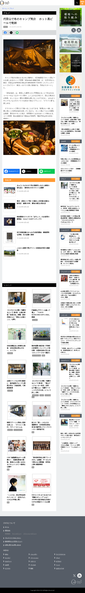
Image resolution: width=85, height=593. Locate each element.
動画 (31, 568)
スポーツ (33, 561)
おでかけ (10, 430)
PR (33, 432)
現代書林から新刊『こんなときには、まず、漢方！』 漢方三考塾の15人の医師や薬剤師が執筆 (71, 252)
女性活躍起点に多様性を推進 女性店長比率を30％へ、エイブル (16, 348)
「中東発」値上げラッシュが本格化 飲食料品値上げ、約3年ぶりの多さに (71, 350)
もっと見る (75, 96)
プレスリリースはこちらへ (13, 538)
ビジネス (35, 320)
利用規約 (7, 533)
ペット (58, 565)
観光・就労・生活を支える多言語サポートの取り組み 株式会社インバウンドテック (71, 435)
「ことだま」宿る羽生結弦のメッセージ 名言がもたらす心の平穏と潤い (16, 497)
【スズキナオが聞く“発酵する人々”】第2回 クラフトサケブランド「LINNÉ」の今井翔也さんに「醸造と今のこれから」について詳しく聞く (71, 403)
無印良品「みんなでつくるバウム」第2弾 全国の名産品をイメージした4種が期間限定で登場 (70, 208)
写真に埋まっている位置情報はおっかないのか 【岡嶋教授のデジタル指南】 (71, 161)
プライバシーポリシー (30, 533)
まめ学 (7, 565)
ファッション (34, 558)
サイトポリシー (16, 533)
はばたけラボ (60, 568)
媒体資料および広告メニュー (13, 541)
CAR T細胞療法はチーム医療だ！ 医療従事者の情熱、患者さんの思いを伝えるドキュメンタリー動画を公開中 (16, 462)
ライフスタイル (36, 355)
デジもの (33, 565)
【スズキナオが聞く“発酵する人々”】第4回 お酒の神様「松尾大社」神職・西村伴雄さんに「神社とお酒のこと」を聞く (16, 314)
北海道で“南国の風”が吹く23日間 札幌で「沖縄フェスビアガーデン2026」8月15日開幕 (71, 305)
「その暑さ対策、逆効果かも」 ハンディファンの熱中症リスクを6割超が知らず (74, 238)
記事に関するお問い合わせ (13, 545)
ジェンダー (33, 554)
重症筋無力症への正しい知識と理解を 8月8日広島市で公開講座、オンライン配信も (71, 261)
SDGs (6, 554)
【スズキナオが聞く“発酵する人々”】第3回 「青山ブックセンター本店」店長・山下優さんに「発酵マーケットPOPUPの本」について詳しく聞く (74, 190)
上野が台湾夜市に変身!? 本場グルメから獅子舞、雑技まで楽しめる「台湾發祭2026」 (74, 279)
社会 (43, 355)
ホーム (7, 527)
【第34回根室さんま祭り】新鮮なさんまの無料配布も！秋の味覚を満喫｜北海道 (71, 131)
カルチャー (35, 395)
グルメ (5, 27)
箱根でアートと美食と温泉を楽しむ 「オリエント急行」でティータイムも (16, 424)
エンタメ (7, 558)
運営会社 (7, 530)
